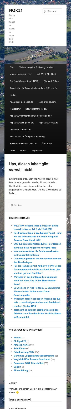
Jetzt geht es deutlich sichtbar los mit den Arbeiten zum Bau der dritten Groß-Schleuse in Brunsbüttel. (37, 313)
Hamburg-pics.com (47, 101)
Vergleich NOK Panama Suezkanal (32, 359)
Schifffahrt (19, 348)
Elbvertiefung (21, 370)
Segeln (17, 366)
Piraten (17, 337)
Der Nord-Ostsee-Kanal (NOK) (24, 80)
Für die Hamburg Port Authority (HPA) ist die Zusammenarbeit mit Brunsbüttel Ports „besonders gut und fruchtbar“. (37, 269)
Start (12, 67)
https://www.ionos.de (48, 122)
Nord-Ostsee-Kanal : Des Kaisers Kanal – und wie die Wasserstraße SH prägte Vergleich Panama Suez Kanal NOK (38, 236)
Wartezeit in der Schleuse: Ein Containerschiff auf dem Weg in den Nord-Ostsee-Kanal (36, 280)
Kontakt (23, 150)
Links (12, 150)
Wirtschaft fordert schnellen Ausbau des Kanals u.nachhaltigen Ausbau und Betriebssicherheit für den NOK (37, 302)
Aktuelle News (21, 344)
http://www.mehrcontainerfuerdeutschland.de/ (31, 115)
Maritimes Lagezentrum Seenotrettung (34, 355)
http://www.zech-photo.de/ (22, 122)
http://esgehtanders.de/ (36, 108)
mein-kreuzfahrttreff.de (20, 129)
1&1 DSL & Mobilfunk (46, 74)
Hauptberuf (15, 108)
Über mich (47, 143)
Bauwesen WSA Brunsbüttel (28, 363)
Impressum (37, 150)
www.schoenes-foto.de (20, 74)
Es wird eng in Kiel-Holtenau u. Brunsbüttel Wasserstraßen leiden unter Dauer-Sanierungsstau (37, 291)
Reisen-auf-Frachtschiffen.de (23, 143)
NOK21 (16, 10)
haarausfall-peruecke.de (21, 101)
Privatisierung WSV (24, 352)
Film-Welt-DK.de (51, 80)
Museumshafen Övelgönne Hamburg (27, 136)
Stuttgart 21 (20, 341)
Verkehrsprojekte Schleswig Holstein (36, 67)
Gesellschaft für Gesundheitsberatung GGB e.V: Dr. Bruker (33, 91)
